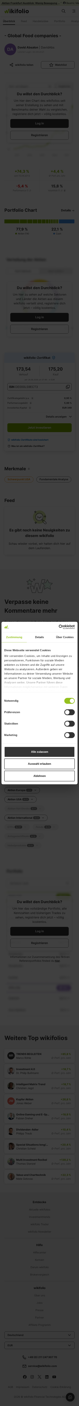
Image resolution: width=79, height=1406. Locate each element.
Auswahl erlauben (39, 763)
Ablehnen (39, 775)
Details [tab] (39, 637)
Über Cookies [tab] (65, 637)
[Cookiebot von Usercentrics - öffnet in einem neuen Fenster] (59, 626)
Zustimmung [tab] (14, 637)
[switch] (69, 712)
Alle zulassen (39, 751)
